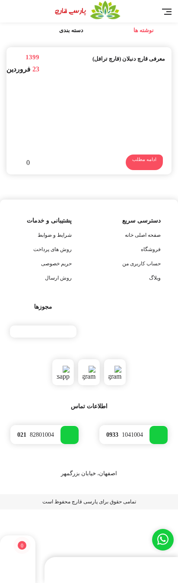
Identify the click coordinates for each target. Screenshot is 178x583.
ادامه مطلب (144, 159)
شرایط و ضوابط (55, 235)
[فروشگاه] (64, 571)
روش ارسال (58, 278)
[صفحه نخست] (154, 571)
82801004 (35, 435)
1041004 (124, 435)
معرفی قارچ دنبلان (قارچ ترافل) (128, 58)
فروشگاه (151, 249)
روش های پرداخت (52, 249)
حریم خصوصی (56, 264)
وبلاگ (155, 278)
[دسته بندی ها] (107, 571)
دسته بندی (71, 30)
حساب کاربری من (141, 264)
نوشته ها (144, 30)
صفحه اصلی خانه (143, 235)
